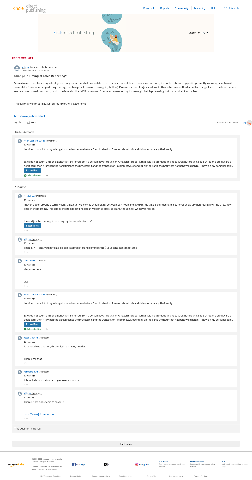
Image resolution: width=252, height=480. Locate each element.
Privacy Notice (75, 476)
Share (33, 122)
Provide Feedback (201, 476)
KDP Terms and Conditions (50, 476)
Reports (164, 8)
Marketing (199, 8)
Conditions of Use (126, 476)
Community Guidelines (101, 476)
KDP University (230, 8)
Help (213, 8)
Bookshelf (148, 8)
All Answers (21, 186)
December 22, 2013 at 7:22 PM (36, 70)
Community (182, 8)
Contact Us (151, 476)
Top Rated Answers (24, 132)
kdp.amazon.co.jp (176, 476)
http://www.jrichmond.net (29, 115)
